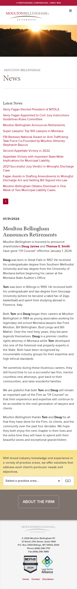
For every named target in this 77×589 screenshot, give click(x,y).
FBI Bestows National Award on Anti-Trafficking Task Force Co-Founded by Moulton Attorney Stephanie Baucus (35, 141)
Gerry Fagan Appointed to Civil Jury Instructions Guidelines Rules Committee (36, 117)
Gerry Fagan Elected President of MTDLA (31, 109)
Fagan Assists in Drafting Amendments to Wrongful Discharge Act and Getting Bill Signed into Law (38, 178)
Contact (36, 579)
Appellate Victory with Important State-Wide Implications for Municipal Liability (33, 159)
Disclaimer (48, 579)
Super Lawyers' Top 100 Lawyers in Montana (33, 131)
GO (68, 481)
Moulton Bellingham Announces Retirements (34, 125)
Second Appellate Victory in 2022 (26, 151)
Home (26, 579)
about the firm (38, 501)
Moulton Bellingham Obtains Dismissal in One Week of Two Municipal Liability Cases (34, 188)
